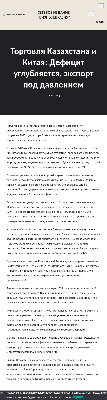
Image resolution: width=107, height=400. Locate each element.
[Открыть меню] (101, 5)
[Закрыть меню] (91, 13)
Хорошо (78, 397)
